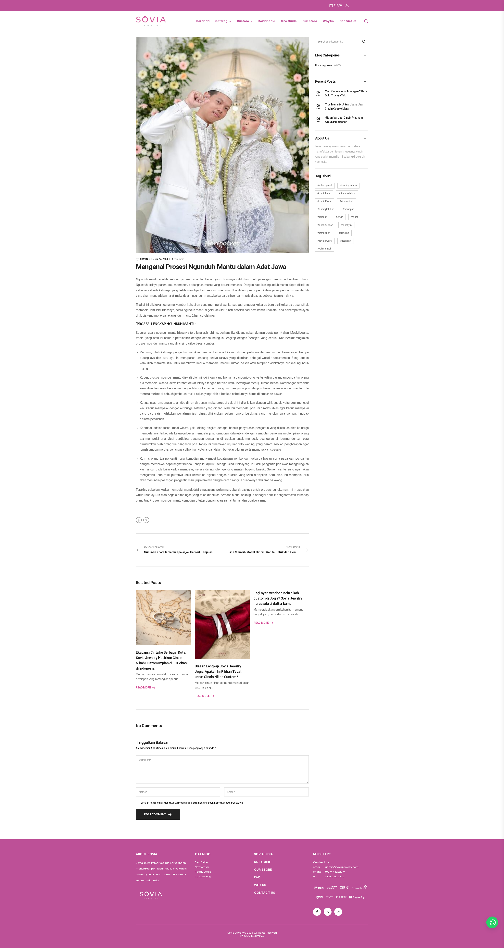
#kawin (339, 217)
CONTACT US (264, 892)
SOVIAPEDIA (263, 854)
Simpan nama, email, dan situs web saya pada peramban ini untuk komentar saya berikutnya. (192, 802)
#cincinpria (348, 209)
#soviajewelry (324, 240)
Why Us (328, 21)
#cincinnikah (346, 201)
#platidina (344, 233)
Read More (143, 687)
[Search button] (364, 41)
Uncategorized (324, 65)
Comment (177, 259)
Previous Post (182, 550)
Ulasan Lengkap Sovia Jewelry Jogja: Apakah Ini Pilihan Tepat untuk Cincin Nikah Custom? (218, 671)
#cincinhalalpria (347, 193)
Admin (144, 259)
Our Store (309, 21)
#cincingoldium (348, 185)
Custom (243, 21)
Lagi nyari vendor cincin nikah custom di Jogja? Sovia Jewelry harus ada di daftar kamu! (278, 598)
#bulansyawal (324, 185)
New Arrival (202, 867)
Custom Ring (203, 876)
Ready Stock (203, 872)
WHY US (260, 885)
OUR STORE (263, 869)
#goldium (322, 217)
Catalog (221, 21)
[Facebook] (139, 520)
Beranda (202, 21)
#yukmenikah (324, 248)
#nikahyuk (346, 225)
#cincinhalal (323, 193)
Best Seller (201, 862)
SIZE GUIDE (262, 862)
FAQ (257, 877)
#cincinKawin (324, 201)
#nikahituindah (325, 225)
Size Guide (289, 21)
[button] (492, 922)
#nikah (354, 217)
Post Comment (155, 814)
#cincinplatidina (325, 209)
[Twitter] (146, 520)
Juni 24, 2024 (160, 259)
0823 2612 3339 (334, 876)
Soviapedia (266, 21)
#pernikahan (323, 233)
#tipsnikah (345, 240)
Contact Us (347, 21)
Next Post (268, 550)
